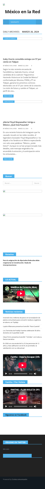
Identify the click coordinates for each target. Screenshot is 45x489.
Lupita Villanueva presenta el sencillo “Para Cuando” (21, 326)
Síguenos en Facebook (16, 415)
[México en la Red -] (22, 8)
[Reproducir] (6, 373)
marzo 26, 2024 (23, 65)
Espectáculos (8, 101)
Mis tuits (6, 449)
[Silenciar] (35, 373)
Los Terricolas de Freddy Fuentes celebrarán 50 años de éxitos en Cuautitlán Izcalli (21, 331)
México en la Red (11, 65)
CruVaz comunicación (19, 479)
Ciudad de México (10, 38)
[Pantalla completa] (39, 370)
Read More (8, 96)
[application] (22, 365)
